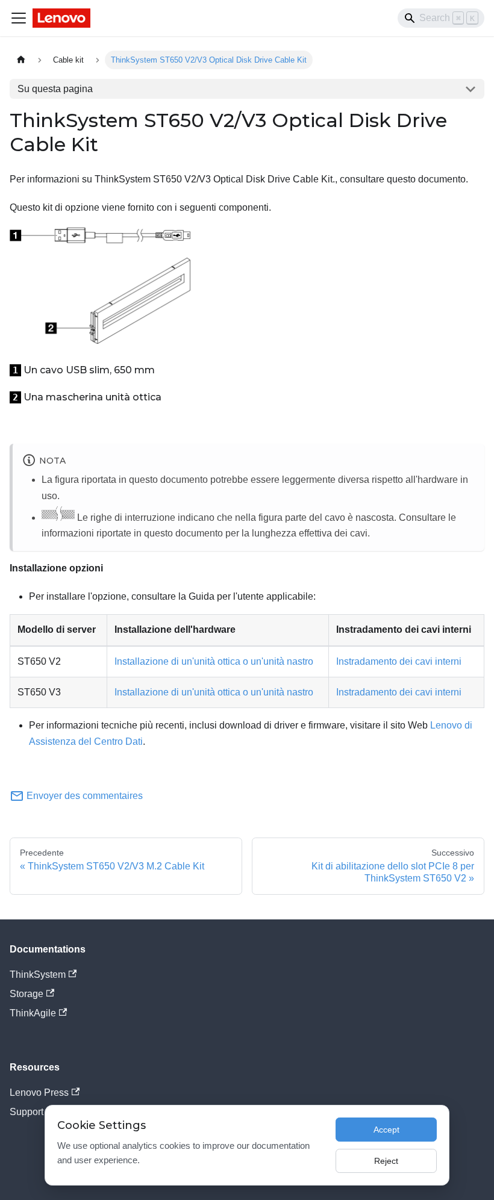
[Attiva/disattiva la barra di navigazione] (19, 18)
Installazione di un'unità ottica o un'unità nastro (213, 661)
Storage (26, 994)
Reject (386, 1161)
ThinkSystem (38, 974)
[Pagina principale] (21, 60)
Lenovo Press (39, 1092)
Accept (386, 1129)
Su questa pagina (55, 89)
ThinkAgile (33, 1013)
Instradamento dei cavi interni (398, 661)
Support (26, 1112)
